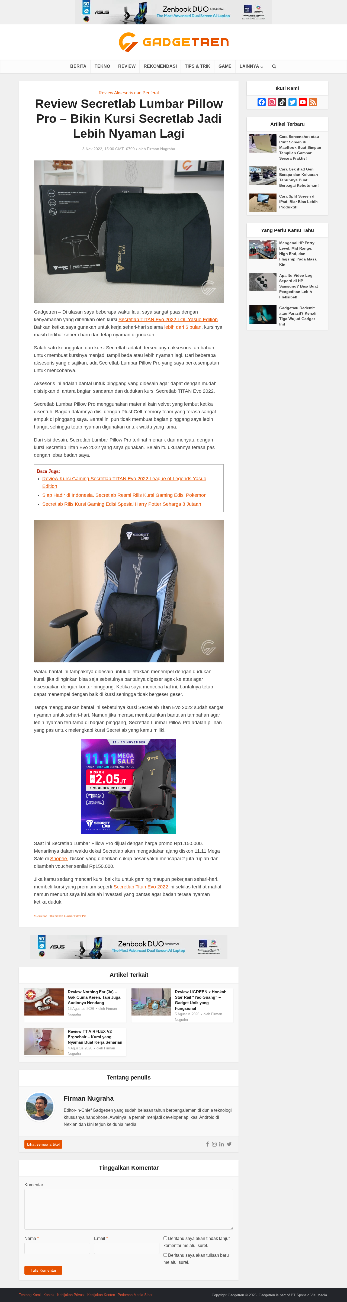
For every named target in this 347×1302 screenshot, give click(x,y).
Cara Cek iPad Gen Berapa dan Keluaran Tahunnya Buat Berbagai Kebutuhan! (299, 177)
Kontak (48, 1295)
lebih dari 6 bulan (182, 327)
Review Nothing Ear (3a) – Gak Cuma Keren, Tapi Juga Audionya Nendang (94, 997)
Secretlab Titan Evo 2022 (141, 887)
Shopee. (59, 858)
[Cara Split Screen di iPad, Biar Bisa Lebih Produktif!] (264, 203)
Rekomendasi (160, 66)
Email (101, 1238)
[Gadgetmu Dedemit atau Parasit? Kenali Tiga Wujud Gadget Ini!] (264, 314)
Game (225, 66)
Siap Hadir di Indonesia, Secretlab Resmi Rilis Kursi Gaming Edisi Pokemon (124, 495)
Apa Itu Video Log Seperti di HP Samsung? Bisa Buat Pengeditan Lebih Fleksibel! (298, 286)
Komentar (33, 1184)
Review (127, 66)
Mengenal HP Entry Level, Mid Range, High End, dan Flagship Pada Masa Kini (298, 254)
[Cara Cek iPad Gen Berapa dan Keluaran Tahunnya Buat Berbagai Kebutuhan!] (264, 175)
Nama (31, 1238)
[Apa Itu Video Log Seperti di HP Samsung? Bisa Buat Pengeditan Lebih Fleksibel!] (264, 282)
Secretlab (41, 915)
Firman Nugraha (161, 149)
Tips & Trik (197, 66)
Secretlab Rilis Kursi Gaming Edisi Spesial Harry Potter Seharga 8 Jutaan (121, 504)
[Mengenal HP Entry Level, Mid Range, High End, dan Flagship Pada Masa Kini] (264, 249)
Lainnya (249, 66)
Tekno (102, 66)
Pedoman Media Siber (135, 1295)
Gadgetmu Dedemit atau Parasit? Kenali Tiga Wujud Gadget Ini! (297, 316)
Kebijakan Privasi (71, 1295)
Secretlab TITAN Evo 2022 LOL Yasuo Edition (168, 319)
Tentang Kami (30, 1295)
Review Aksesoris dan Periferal (129, 93)
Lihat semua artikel (43, 1144)
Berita (78, 66)
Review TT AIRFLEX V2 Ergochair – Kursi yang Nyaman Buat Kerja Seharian (95, 1037)
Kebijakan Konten (101, 1295)
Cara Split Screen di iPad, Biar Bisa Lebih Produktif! (298, 201)
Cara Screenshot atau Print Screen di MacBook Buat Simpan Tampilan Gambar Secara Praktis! (300, 147)
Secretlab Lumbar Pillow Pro (68, 915)
